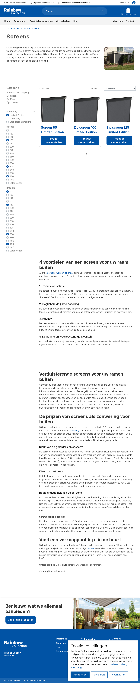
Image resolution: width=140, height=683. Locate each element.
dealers (90, 548)
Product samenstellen (54, 140)
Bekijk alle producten (20, 619)
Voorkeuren (118, 674)
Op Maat (10, 99)
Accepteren (80, 674)
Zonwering (25, 28)
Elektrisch (11, 95)
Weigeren (99, 674)
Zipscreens (12, 102)
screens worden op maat (60, 272)
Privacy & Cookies (12, 680)
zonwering (73, 430)
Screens (35, 28)
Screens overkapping (17, 92)
